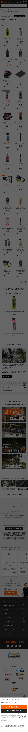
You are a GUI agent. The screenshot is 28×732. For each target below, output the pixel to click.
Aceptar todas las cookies (13, 707)
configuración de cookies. (9, 702)
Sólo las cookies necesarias (14, 711)
